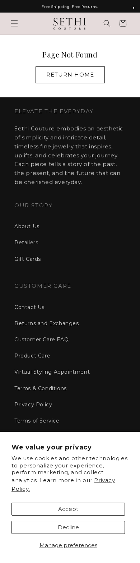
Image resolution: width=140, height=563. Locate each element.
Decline (68, 527)
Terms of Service (37, 420)
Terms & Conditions (40, 388)
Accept (68, 509)
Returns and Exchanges (46, 323)
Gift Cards (27, 259)
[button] (14, 23)
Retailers (26, 242)
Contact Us (29, 307)
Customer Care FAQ (41, 339)
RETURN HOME (70, 74)
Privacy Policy (33, 404)
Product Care (32, 355)
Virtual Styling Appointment (52, 372)
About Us (26, 226)
